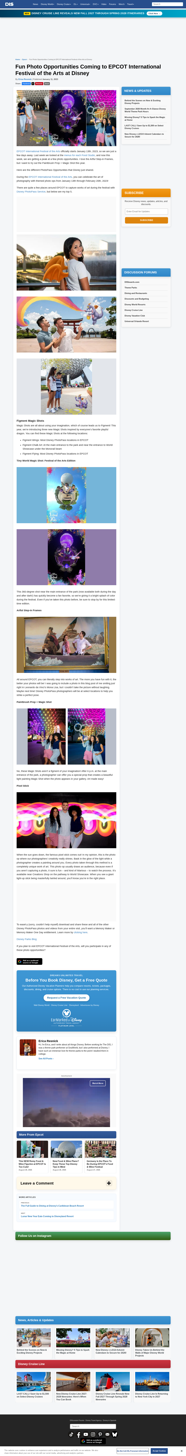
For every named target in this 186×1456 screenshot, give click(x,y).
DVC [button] (95, 4)
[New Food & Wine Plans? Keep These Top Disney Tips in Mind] (66, 1149)
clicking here (80, 932)
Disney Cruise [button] (63, 4)
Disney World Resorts (135, 304)
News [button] (35, 4)
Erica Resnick (24, 79)
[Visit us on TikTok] (71, 1434)
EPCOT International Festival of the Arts (38, 151)
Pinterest (39, 83)
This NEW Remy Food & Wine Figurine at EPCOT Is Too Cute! (32, 1164)
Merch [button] (121, 4)
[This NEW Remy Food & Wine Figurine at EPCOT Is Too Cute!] (32, 1149)
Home (17, 59)
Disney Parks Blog (27, 939)
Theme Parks (131, 287)
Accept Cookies (159, 1451)
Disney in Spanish (109, 1420)
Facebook (26, 83)
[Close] (182, 1451)
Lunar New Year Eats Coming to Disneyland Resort (47, 1214)
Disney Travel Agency (94, 1420)
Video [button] (103, 4)
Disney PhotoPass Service (31, 191)
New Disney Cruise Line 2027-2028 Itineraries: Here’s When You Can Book (71, 1397)
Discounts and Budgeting (137, 299)
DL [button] (75, 4)
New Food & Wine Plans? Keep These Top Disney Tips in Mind (66, 1164)
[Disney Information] (9, 4)
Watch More (97, 1083)
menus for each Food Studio (79, 155)
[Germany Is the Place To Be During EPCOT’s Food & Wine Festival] (100, 1149)
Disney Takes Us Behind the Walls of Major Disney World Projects (149, 1353)
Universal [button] (84, 4)
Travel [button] (130, 4)
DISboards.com (132, 282)
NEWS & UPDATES (137, 90)
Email (47, 83)
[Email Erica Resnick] (41, 1064)
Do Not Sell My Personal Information (133, 1451)
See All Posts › (46, 1058)
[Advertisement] (66, 214)
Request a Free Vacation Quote (66, 997)
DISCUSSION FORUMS (140, 272)
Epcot (24, 59)
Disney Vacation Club (135, 316)
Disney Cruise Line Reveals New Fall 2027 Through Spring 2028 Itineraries (88, 13)
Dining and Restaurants (136, 293)
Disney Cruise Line (134, 310)
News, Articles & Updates (36, 1320)
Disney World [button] (47, 4)
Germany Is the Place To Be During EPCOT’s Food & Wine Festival (100, 1164)
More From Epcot (31, 1134)
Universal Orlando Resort (137, 321)
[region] (93, 1451)
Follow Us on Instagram (34, 1236)
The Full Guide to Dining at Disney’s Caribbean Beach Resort (52, 1204)
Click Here (153, 13)
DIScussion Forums (77, 1420)
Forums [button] (112, 4)
